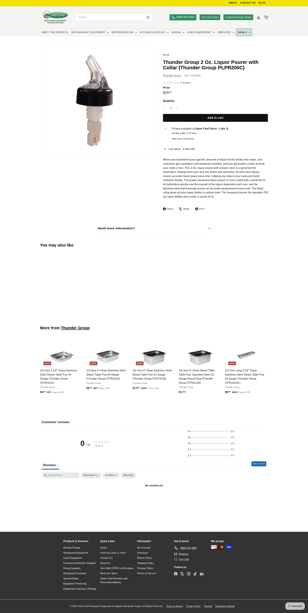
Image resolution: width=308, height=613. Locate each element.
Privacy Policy (145, 568)
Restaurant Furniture (74, 573)
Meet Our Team (108, 573)
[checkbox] (128, 475)
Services (225, 32)
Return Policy (144, 558)
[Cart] (266, 17)
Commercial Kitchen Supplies (79, 563)
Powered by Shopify (225, 606)
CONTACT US (247, 3)
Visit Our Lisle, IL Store (113, 552)
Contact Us (106, 558)
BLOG (262, 3)
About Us (105, 563)
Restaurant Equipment (88, 32)
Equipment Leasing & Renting (79, 588)
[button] (211, 431)
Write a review (259, 464)
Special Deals (71, 578)
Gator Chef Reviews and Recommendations (114, 580)
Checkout (142, 552)
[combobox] (113, 17)
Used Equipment (200, 32)
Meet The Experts (55, 32)
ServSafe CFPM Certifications (117, 568)
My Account (143, 547)
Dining (177, 32)
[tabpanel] (154, 496)
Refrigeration (123, 32)
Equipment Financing (75, 583)
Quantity (168, 100)
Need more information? (116, 228)
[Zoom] (96, 100)
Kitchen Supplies (153, 32)
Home (166, 55)
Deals (243, 32)
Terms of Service (146, 573)
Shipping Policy (145, 563)
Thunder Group (172, 75)
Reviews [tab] (50, 465)
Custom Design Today (238, 17)
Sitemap (208, 606)
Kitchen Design (71, 547)
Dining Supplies (72, 568)
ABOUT (233, 3)
